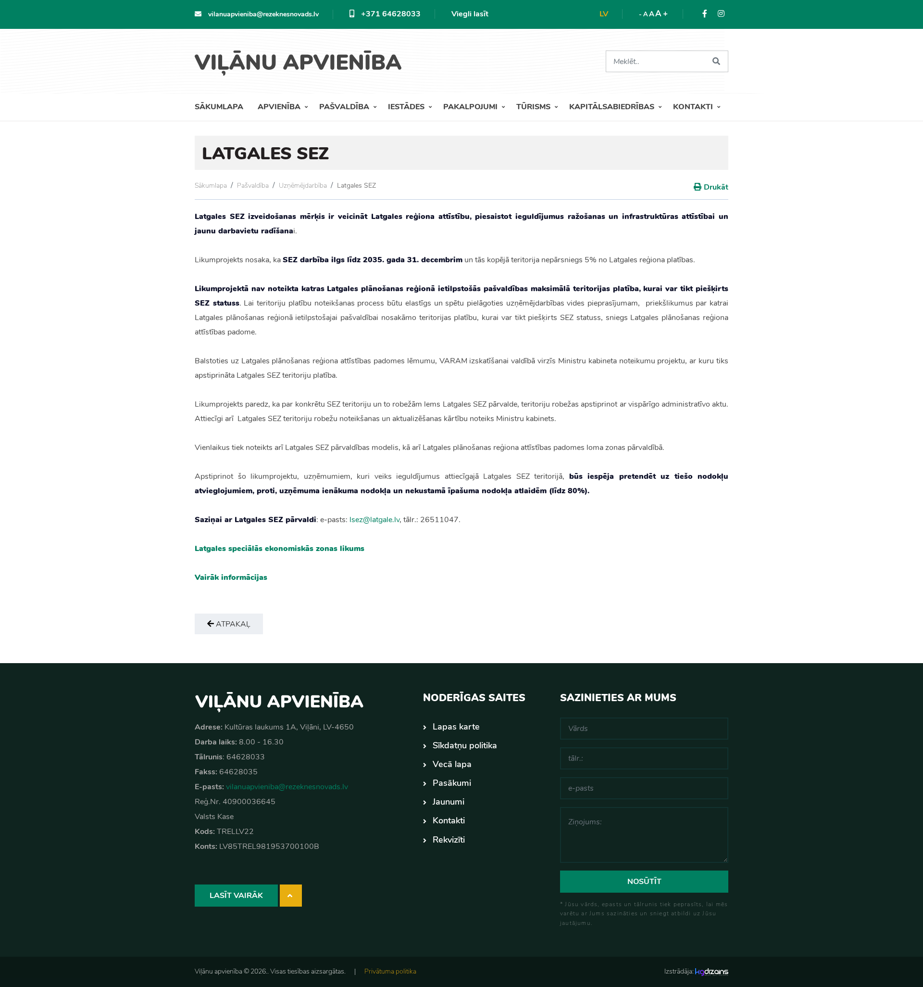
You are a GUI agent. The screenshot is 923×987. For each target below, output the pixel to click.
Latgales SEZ (356, 185)
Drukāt (716, 187)
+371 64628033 (390, 14)
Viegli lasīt (469, 14)
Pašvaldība (345, 107)
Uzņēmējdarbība (303, 185)
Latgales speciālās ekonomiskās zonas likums (279, 548)
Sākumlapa (219, 107)
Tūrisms (534, 107)
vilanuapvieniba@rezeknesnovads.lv (262, 14)
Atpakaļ (232, 624)
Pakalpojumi (471, 107)
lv (603, 14)
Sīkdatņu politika (465, 745)
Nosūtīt (644, 881)
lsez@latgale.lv (374, 519)
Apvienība (280, 107)
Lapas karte (456, 726)
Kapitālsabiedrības (612, 107)
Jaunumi (448, 802)
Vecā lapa (452, 764)
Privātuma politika (390, 971)
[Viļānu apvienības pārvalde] (302, 59)
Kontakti (694, 107)
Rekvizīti (449, 840)
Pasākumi (452, 783)
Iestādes (407, 107)
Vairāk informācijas (231, 577)
